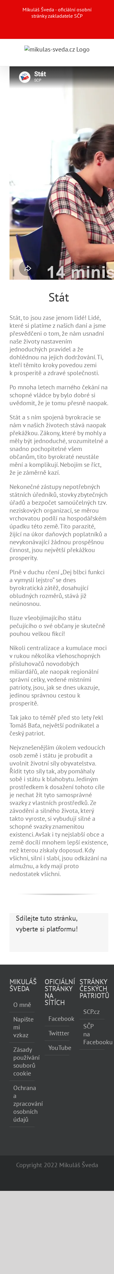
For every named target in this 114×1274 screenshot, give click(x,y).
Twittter (57, 1033)
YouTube (57, 1048)
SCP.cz (91, 1012)
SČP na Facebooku (92, 1034)
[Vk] (85, 948)
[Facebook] (21, 948)
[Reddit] (42, 948)
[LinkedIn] (53, 948)
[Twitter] (32, 948)
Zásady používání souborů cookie (22, 1061)
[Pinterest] (75, 948)
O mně (22, 1005)
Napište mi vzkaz (22, 1027)
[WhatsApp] (64, 948)
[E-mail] (96, 948)
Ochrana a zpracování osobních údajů (22, 1104)
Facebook (57, 1019)
